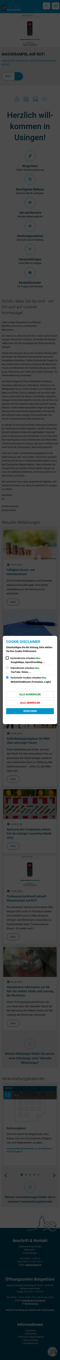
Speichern (30, 711)
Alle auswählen (30, 694)
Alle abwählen (30, 702)
